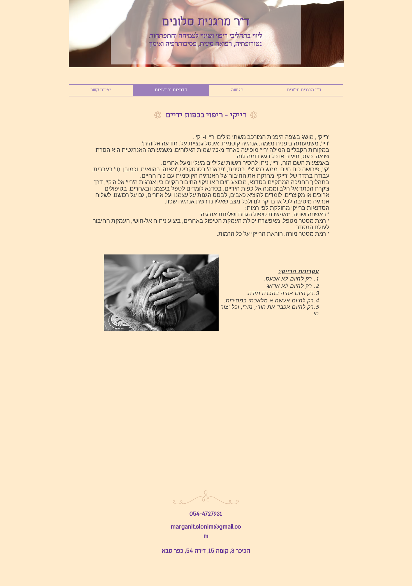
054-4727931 (205, 514)
